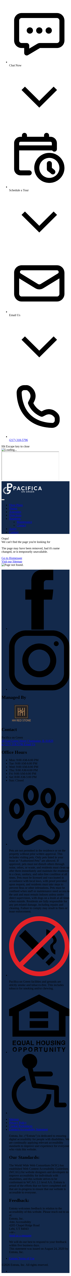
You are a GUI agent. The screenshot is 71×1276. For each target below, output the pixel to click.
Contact (21, 525)
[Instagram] (39, 689)
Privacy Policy (18, 1122)
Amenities (15, 511)
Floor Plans (16, 505)
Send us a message (20, 1235)
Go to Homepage (12, 558)
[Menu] (3, 499)
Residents (15, 518)
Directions (15, 515)
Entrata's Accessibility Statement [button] (28, 1129)
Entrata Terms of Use (21, 1258)
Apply (13, 528)
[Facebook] (39, 628)
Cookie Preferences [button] (20, 1126)
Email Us (29, 744)
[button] (39, 844)
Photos (13, 508)
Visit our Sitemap (12, 561)
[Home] (22, 495)
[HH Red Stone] (21, 721)
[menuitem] (39, 505)
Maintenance (24, 522)
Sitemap (14, 1119)
